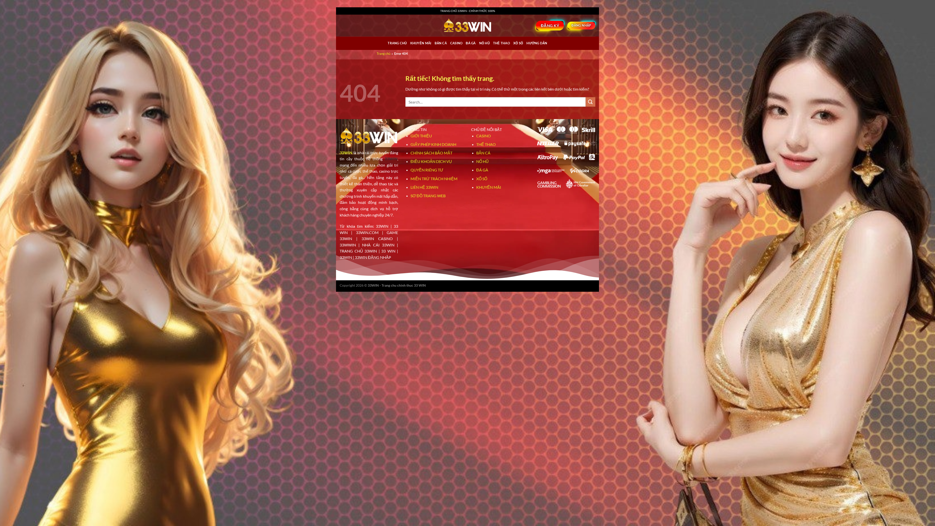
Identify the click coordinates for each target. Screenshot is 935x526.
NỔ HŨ (484, 43)
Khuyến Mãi (420, 43)
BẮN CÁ (441, 43)
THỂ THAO (501, 43)
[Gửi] (590, 102)
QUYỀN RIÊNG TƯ (427, 170)
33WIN (346, 152)
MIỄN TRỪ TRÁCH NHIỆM (434, 178)
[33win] (467, 26)
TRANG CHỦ (397, 43)
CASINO (456, 43)
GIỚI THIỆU (421, 135)
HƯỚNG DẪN (536, 43)
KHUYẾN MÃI (488, 187)
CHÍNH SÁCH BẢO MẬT (431, 152)
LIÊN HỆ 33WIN (424, 187)
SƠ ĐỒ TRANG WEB (428, 195)
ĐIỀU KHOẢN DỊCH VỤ (431, 161)
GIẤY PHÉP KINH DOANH (433, 144)
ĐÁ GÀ (471, 43)
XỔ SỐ (518, 43)
